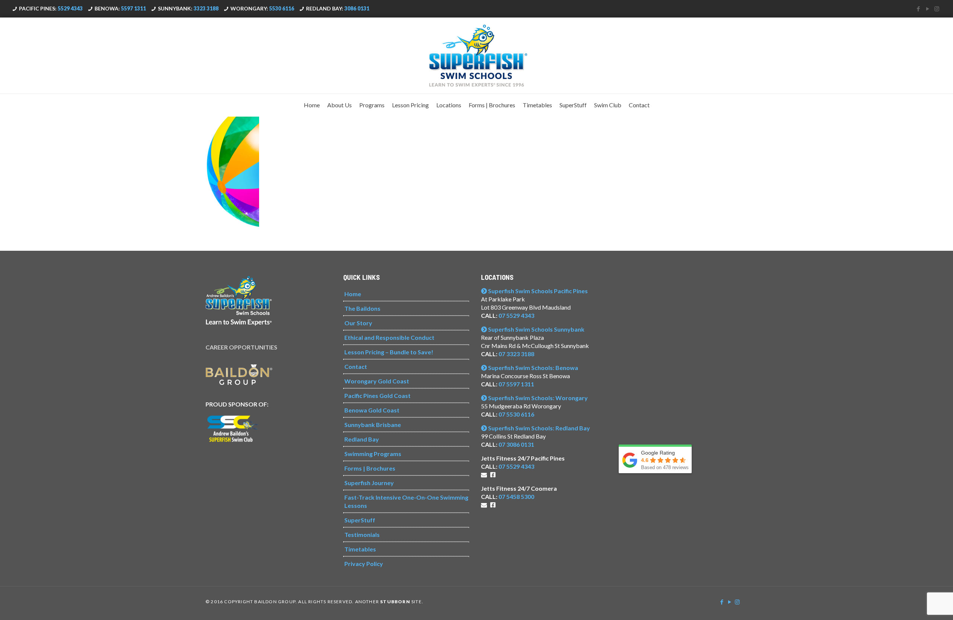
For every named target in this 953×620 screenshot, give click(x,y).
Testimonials (362, 534)
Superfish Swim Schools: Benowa (532, 367)
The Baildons (362, 308)
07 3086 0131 (516, 444)
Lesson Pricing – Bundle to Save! (388, 351)
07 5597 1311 (516, 384)
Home (352, 293)
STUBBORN (395, 601)
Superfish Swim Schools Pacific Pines (537, 290)
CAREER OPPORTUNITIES (241, 347)
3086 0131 (356, 8)
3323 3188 (206, 8)
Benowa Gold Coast (371, 410)
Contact (355, 366)
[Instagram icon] (937, 8)
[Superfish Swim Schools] (476, 56)
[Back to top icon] (917, 605)
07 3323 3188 (516, 353)
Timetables (360, 549)
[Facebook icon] (918, 8)
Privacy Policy (363, 563)
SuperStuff (359, 519)
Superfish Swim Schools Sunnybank (535, 329)
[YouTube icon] (927, 8)
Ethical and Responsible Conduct (389, 337)
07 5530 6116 (516, 414)
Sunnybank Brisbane (372, 424)
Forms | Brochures (369, 468)
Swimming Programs (372, 453)
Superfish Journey (369, 482)
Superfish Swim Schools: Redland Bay (538, 427)
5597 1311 (133, 8)
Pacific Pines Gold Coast (377, 395)
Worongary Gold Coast (376, 381)
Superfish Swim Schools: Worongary (537, 397)
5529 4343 (70, 8)
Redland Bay (361, 439)
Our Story (358, 322)
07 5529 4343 (516, 315)
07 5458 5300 (516, 496)
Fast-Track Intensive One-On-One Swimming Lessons (406, 501)
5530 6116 (281, 8)
